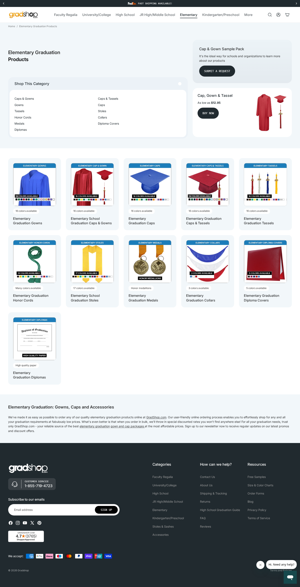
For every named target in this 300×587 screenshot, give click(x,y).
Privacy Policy (257, 510)
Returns (205, 501)
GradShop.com (156, 417)
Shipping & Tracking (213, 493)
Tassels (19, 111)
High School (160, 493)
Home (11, 26)
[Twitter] (32, 522)
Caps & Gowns (24, 98)
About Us (206, 485)
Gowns (18, 105)
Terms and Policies (281, 570)
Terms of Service (259, 518)
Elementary (159, 510)
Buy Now (208, 113)
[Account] (278, 14)
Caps (101, 105)
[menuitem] (248, 15)
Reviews (205, 526)
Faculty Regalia (162, 477)
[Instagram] (17, 522)
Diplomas (20, 129)
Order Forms (256, 493)
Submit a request (217, 71)
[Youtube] (24, 522)
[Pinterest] (39, 522)
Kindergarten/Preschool (168, 518)
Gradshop (23, 570)
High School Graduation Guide (220, 510)
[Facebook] (10, 522)
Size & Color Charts (260, 485)
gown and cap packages (128, 426)
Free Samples (257, 477)
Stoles (102, 111)
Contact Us (207, 477)
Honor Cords (22, 117)
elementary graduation (95, 426)
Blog (250, 501)
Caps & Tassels (108, 98)
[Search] (269, 14)
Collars (102, 117)
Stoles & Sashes (163, 526)
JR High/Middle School (167, 501)
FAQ (203, 518)
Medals (19, 123)
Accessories (160, 534)
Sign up (106, 510)
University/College (164, 485)
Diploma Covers (108, 123)
